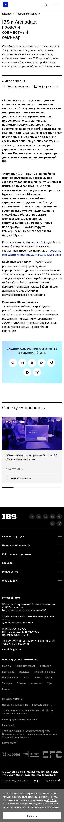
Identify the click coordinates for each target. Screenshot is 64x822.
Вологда (24, 671)
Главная (6, 13)
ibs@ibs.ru (15, 649)
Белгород (45, 665)
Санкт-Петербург (25, 665)
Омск (26, 677)
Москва (6, 665)
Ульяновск (37, 683)
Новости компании (26, 13)
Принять (32, 816)
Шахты (6, 689)
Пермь (49, 677)
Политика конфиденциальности (36, 734)
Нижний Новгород (44, 671)
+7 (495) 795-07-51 (45, 640)
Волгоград (8, 671)
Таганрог (7, 683)
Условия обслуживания (15, 737)
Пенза (37, 677)
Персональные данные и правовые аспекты (27, 704)
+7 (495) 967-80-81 (19, 643)
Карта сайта (9, 742)
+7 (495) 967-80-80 (37, 5)
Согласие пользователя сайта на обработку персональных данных (27, 712)
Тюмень (21, 683)
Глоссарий (8, 725)
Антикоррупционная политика (19, 719)
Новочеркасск (10, 677)
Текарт (36, 780)
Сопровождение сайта (15, 780)
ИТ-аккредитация (12, 698)
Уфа (49, 683)
